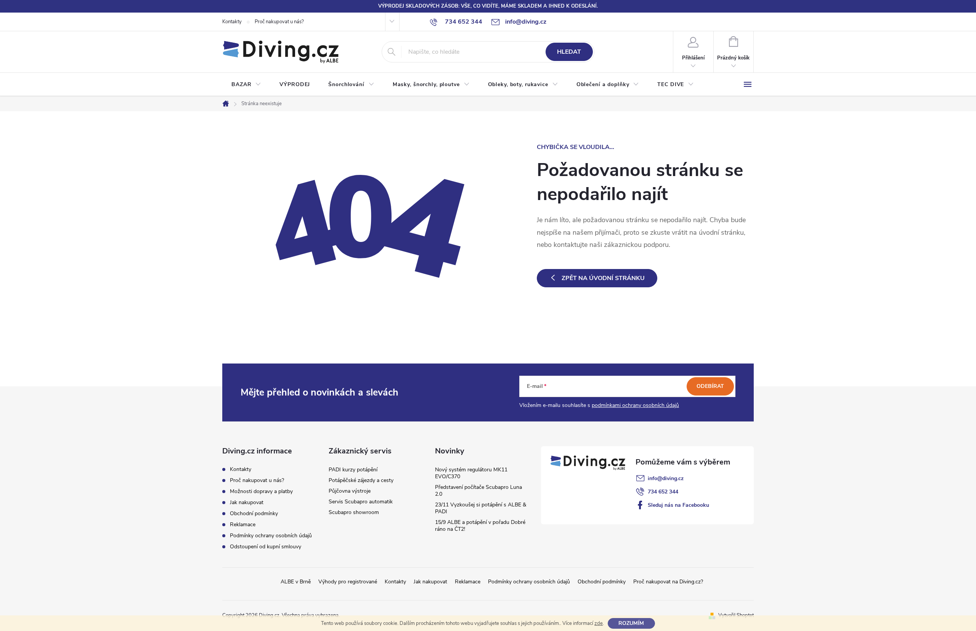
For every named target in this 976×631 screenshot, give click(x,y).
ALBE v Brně (296, 581)
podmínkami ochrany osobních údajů (635, 405)
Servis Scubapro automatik (361, 501)
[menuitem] (246, 84)
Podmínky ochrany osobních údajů (271, 535)
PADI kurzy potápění (353, 469)
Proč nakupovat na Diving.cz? (668, 581)
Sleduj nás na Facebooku (678, 505)
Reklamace (242, 524)
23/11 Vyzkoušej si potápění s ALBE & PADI (480, 508)
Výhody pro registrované (347, 581)
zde (598, 623)
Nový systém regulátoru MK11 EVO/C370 (471, 473)
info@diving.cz (666, 478)
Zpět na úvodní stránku (603, 278)
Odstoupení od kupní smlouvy (265, 546)
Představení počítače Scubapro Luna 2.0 (478, 491)
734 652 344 (663, 491)
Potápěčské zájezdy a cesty (361, 480)
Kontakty (232, 21)
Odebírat (710, 386)
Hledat (569, 52)
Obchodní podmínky (254, 513)
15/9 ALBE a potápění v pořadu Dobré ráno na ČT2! (480, 526)
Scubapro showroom (354, 512)
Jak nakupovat (246, 502)
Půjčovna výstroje (350, 491)
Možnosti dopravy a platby (261, 491)
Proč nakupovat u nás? (279, 21)
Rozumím (631, 623)
